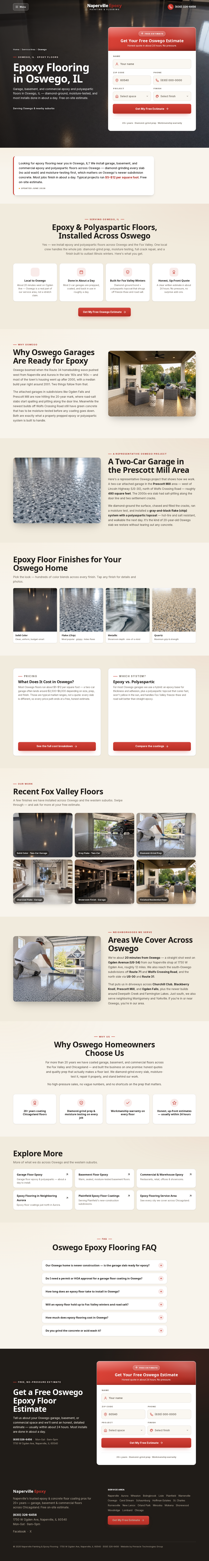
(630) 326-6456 (25, 1514)
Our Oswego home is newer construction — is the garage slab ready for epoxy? (104, 1265)
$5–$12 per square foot (122, 177)
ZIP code (118, 72)
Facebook (19, 1531)
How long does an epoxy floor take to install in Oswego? (104, 1291)
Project (118, 88)
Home (16, 49)
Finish (157, 88)
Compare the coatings (149, 746)
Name (116, 56)
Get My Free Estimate (149, 108)
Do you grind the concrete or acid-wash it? (104, 1330)
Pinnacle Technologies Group (148, 1546)
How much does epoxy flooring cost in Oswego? (104, 1317)
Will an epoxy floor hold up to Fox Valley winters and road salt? (104, 1304)
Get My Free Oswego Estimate (102, 312)
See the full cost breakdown (55, 746)
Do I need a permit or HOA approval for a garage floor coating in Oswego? (104, 1278)
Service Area (28, 49)
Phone (157, 72)
